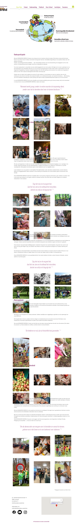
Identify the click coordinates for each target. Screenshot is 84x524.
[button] (73, 6)
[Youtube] (20, 512)
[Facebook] (14, 512)
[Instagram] (25, 512)
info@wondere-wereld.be (18, 503)
